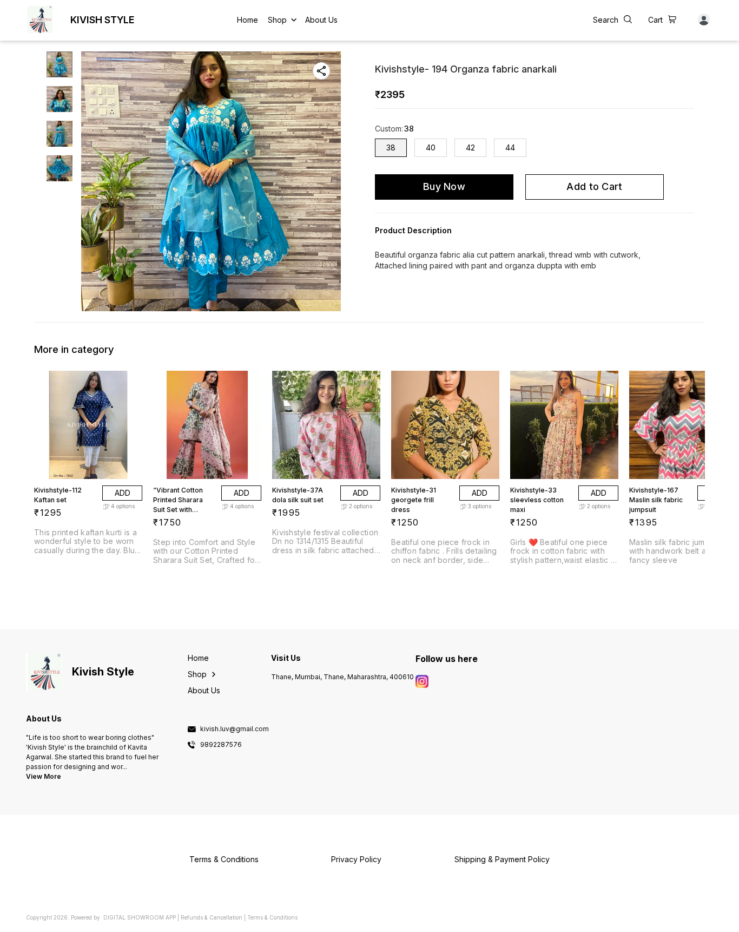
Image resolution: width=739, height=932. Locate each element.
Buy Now (444, 186)
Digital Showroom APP (139, 917)
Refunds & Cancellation (211, 917)
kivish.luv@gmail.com (234, 729)
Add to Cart (594, 186)
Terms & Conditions (272, 917)
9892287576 (221, 745)
